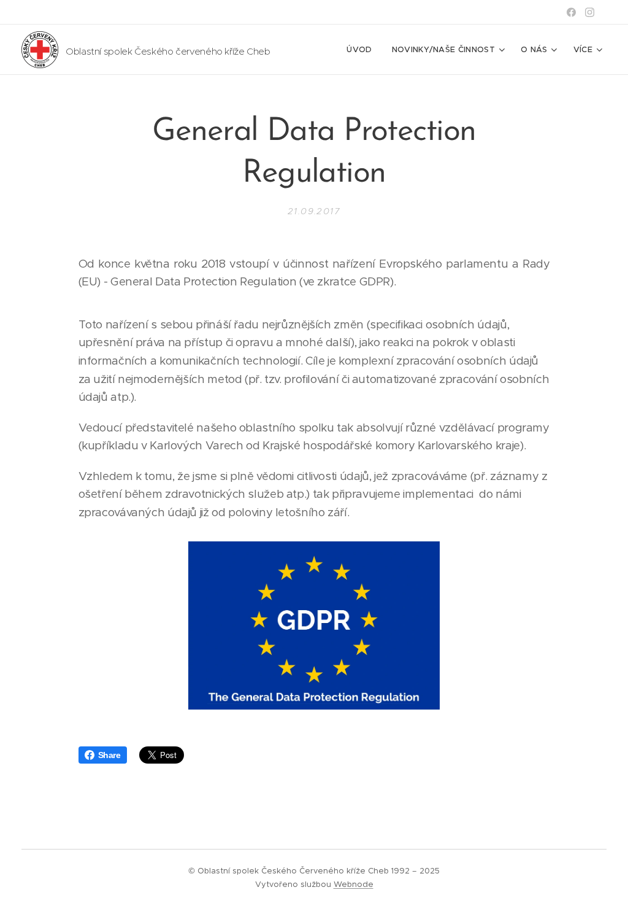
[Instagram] (589, 12)
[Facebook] (571, 12)
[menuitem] (362, 49)
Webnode (353, 884)
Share (109, 755)
